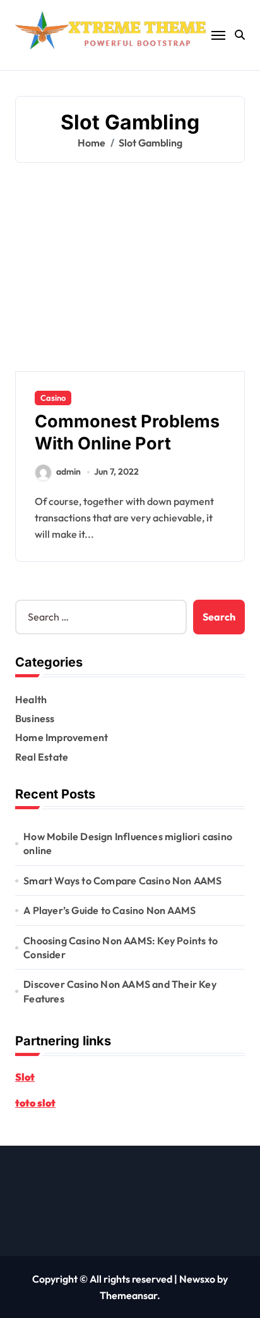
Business (35, 718)
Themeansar (128, 1295)
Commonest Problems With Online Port (127, 432)
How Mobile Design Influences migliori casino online (127, 843)
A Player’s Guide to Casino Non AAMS (109, 910)
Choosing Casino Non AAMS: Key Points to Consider (120, 947)
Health (31, 699)
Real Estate (41, 757)
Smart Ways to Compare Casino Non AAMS (122, 880)
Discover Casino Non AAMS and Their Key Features (119, 991)
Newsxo (197, 1279)
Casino (53, 398)
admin (68, 471)
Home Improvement (61, 737)
